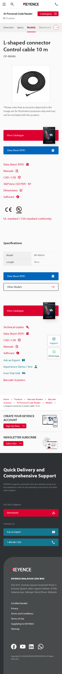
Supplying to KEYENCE (22, 623)
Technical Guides (13, 327)
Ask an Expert (11, 360)
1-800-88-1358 (14, 542)
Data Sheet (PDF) (13, 164)
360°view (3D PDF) (14, 184)
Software (8, 196)
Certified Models (19, 603)
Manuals (8, 171)
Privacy (14, 608)
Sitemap (15, 628)
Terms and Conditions (22, 613)
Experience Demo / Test (18, 366)
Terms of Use (17, 618)
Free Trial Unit (11, 373)
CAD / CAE (9, 177)
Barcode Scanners (14, 380)
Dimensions (10, 190)
